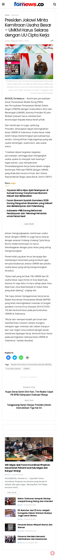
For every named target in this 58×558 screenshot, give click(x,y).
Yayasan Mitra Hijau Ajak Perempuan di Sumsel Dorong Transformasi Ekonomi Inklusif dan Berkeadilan (27, 193)
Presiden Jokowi (13, 368)
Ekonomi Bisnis (14, 459)
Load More (29, 224)
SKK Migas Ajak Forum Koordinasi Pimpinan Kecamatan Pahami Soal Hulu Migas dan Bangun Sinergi (27, 468)
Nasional (15, 15)
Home (7, 15)
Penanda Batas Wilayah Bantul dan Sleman (35, 526)
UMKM (26, 368)
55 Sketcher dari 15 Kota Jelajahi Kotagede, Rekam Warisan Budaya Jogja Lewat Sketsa (35, 513)
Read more (12, 493)
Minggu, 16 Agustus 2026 (28, 543)
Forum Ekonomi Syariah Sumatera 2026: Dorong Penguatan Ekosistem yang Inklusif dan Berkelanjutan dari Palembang (29, 203)
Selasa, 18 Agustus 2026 (27, 531)
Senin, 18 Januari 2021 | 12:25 (16, 41)
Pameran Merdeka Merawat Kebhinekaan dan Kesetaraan (32, 538)
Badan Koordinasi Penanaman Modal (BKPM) (31, 364)
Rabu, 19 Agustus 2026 (27, 505)
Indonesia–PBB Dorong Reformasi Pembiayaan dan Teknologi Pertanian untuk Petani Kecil (27, 213)
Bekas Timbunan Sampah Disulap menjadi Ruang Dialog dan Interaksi (35, 500)
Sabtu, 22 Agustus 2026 (14, 475)
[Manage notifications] (52, 553)
